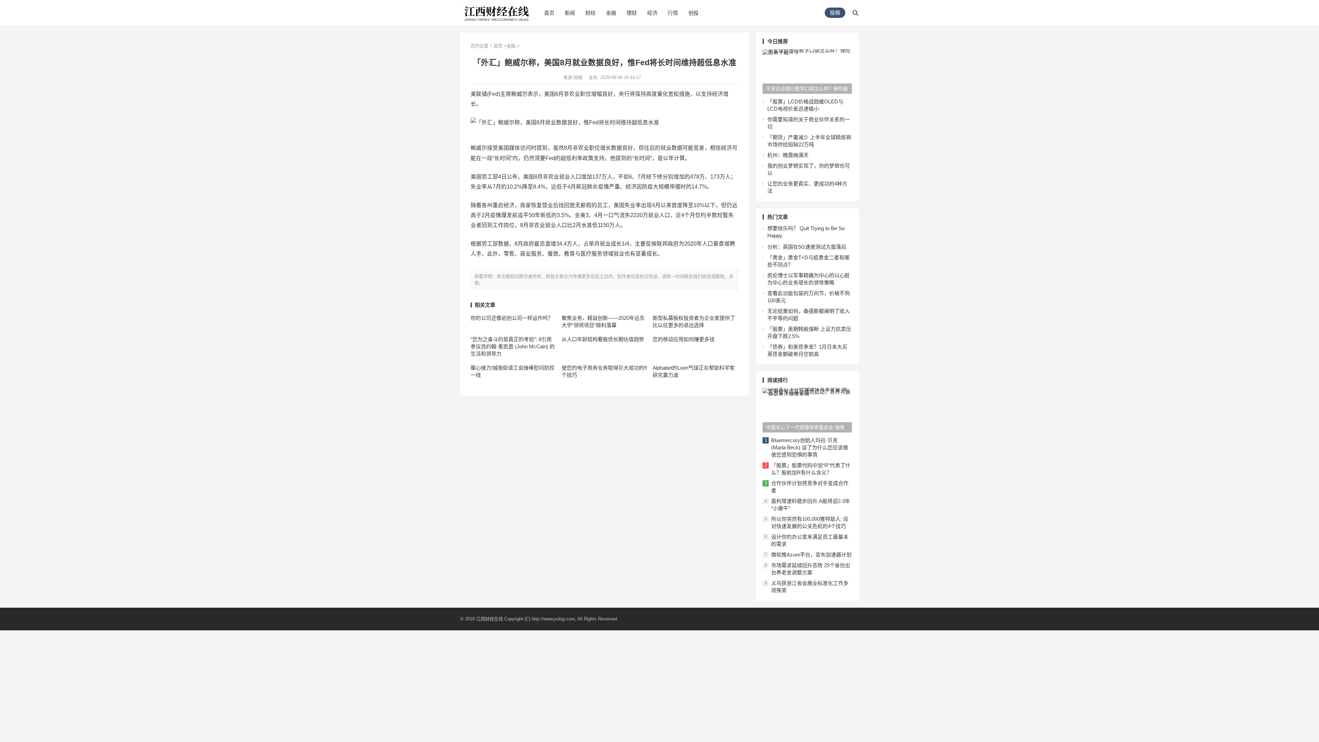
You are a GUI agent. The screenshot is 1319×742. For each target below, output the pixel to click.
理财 (632, 13)
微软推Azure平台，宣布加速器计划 (811, 555)
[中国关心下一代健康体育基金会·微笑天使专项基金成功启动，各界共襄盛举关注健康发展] (807, 410)
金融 (611, 13)
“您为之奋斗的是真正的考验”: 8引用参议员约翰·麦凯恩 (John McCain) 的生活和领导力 (513, 346)
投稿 (835, 12)
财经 (590, 13)
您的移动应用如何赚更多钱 (683, 339)
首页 (549, 13)
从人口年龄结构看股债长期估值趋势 (603, 339)
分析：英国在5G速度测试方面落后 (806, 247)
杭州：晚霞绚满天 (788, 155)
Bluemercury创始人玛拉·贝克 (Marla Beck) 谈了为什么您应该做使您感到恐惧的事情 (809, 447)
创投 (693, 13)
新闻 (570, 13)
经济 (652, 13)
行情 (673, 13)
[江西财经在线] (497, 12)
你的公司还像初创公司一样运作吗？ (512, 318)
